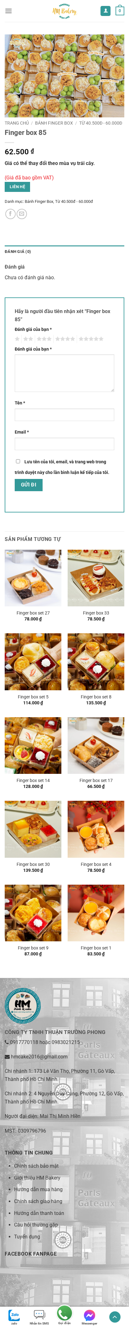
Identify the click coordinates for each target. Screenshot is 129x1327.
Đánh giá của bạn (33, 329)
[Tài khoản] (106, 11)
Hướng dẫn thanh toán (39, 1213)
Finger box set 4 (96, 864)
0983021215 (66, 1042)
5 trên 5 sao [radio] (90, 339)
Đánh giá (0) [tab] (18, 251)
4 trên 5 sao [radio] (64, 339)
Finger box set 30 (33, 864)
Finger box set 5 (33, 696)
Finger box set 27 (33, 612)
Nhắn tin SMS (39, 1323)
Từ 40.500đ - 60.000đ (100, 123)
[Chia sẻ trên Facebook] (10, 214)
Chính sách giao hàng (38, 1201)
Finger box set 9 (33, 947)
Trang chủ (17, 123)
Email (22, 432)
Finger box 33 (96, 612)
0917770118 (24, 1042)
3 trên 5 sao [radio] (43, 339)
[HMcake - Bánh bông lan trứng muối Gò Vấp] (64, 11)
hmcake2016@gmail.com (39, 1057)
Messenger (89, 1323)
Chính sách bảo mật (36, 1166)
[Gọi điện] (64, 1314)
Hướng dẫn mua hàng (38, 1189)
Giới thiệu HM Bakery (37, 1178)
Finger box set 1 (96, 947)
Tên (20, 403)
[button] (8, 10)
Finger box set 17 (96, 780)
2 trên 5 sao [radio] (27, 339)
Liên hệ (17, 186)
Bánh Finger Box (54, 123)
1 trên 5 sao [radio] (16, 339)
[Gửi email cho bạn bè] (22, 214)
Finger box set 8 (96, 696)
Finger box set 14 (33, 780)
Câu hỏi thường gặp (36, 1225)
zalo (14, 1323)
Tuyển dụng (27, 1237)
